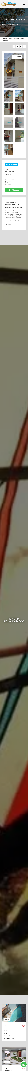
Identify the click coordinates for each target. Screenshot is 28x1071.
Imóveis (5, 38)
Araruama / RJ (22, 38)
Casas (15, 38)
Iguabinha (5, 40)
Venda (10, 38)
